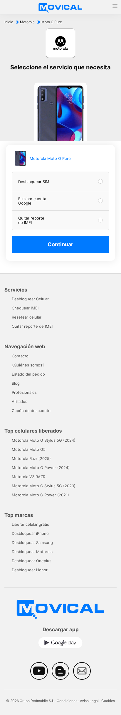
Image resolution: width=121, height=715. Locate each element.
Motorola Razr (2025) (31, 458)
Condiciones (67, 701)
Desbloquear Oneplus (31, 560)
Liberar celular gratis (30, 524)
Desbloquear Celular (30, 299)
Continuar (60, 244)
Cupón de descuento (31, 410)
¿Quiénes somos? (28, 365)
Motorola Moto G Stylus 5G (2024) (43, 440)
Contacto (20, 356)
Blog (16, 383)
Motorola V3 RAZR (28, 476)
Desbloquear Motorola (32, 551)
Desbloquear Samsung (32, 542)
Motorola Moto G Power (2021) (40, 495)
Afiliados (19, 401)
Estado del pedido (28, 374)
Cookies (108, 701)
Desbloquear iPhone (30, 533)
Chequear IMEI (25, 308)
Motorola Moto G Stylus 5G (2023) (43, 485)
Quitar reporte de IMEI (32, 326)
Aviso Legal (89, 701)
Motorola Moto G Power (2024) (41, 467)
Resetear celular (26, 317)
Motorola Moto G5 (29, 449)
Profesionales (24, 392)
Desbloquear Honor (30, 569)
